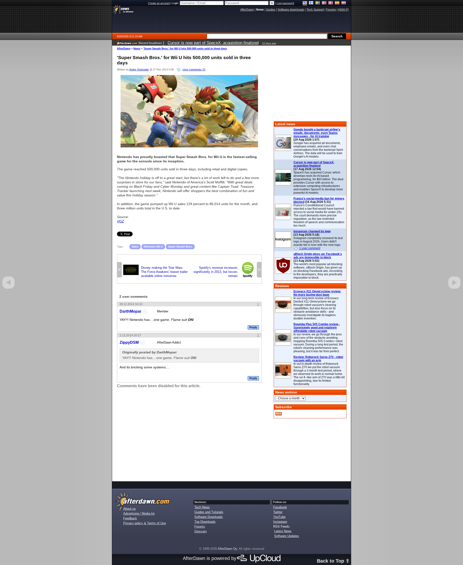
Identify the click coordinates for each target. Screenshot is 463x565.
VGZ (120, 221)
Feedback (130, 518)
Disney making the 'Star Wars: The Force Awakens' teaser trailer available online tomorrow (155, 272)
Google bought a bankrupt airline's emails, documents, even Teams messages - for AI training (316, 133)
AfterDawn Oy (227, 549)
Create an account (159, 3)
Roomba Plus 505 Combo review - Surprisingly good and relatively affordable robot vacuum (316, 328)
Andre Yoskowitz (139, 69)
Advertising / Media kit (139, 513)
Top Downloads (205, 522)
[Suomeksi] (311, 3)
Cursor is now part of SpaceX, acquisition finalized (313, 164)
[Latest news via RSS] (278, 414)
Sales (135, 246)
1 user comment (309, 248)
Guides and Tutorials (208, 512)
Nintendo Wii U (153, 246)
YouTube (279, 517)
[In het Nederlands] (343, 3)
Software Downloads (208, 517)
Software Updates (286, 536)
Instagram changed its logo (312, 231)
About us (129, 508)
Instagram (280, 522)
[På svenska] (317, 3)
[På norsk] (324, 3)
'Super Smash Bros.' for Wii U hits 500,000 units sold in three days (185, 48)
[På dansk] (330, 3)
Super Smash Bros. (180, 246)
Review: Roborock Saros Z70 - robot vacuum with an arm (318, 358)
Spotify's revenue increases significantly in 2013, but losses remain (224, 272)
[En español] (337, 3)
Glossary (200, 531)
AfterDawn (123, 48)
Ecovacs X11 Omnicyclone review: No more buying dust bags (317, 293)
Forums (199, 526)
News (136, 48)
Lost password (285, 3)
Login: (176, 3)
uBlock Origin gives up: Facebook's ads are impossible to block (317, 255)
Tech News (202, 507)
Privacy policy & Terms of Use (144, 523)
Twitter (277, 512)
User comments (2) (194, 69)
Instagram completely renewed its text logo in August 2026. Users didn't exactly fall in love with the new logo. (318, 241)
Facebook (280, 507)
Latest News (283, 531)
